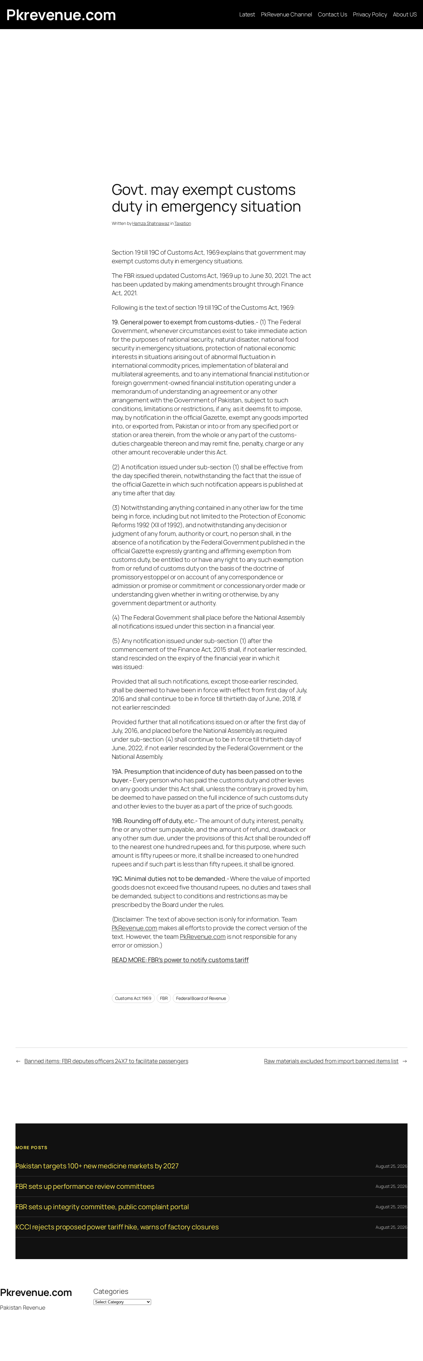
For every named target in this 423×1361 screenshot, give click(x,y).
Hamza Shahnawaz (150, 223)
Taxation (182, 223)
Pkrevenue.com (61, 14)
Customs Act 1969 (133, 998)
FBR (164, 998)
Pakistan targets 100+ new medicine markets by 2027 (97, 1166)
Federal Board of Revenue (201, 998)
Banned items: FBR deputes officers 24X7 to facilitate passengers (106, 1061)
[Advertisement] (211, 94)
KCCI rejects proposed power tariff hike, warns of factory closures (117, 1227)
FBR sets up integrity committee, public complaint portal (102, 1207)
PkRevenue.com (135, 928)
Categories (111, 1291)
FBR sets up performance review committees (85, 1186)
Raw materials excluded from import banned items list (331, 1061)
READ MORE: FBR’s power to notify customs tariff (180, 960)
